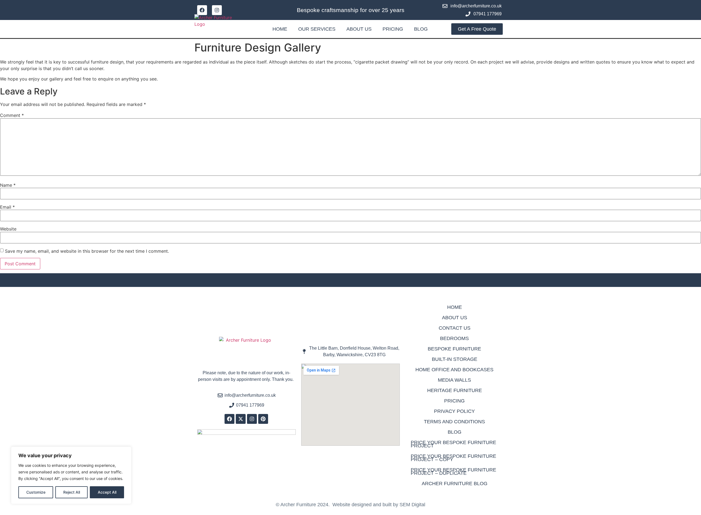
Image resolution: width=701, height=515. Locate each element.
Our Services (316, 29)
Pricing (393, 29)
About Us (359, 29)
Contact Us (454, 328)
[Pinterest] (263, 419)
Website (8, 229)
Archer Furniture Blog (454, 483)
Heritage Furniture (454, 390)
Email (7, 207)
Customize (35, 492)
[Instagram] (217, 10)
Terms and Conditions (454, 421)
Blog (421, 29)
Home (279, 29)
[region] (71, 475)
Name (8, 185)
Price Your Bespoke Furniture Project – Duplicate (453, 471)
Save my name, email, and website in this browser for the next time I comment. (87, 251)
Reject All (71, 492)
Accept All (107, 492)
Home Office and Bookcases (454, 369)
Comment (12, 115)
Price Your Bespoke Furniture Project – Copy (453, 457)
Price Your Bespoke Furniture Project (453, 444)
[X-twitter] (241, 419)
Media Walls (454, 380)
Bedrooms (454, 338)
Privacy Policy (454, 411)
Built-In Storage (454, 359)
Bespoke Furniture (454, 349)
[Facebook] (202, 10)
